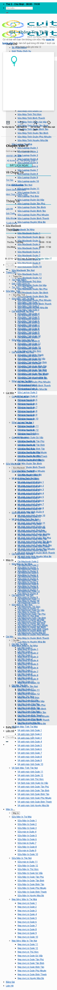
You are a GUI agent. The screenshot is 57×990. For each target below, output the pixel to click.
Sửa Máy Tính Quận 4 (28, 313)
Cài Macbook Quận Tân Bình (32, 617)
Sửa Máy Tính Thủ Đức (30, 114)
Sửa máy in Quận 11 (28, 861)
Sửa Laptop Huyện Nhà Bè (32, 222)
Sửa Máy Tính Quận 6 (28, 321)
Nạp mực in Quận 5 (27, 918)
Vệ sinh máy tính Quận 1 (30, 730)
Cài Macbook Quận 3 (28, 565)
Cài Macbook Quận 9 (28, 587)
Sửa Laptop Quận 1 (27, 385)
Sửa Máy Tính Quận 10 (29, 336)
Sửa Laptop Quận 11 (28, 188)
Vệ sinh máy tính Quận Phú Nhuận (34, 798)
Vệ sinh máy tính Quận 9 (30, 760)
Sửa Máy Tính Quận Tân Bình (33, 132)
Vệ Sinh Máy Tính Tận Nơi (25, 768)
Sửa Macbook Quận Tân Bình (33, 292)
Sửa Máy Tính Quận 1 (28, 302)
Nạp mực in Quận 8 (27, 929)
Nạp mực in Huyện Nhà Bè (31, 978)
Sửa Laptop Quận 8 (28, 173)
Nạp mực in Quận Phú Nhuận (32, 970)
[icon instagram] (48, 229)
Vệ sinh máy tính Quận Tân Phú (33, 786)
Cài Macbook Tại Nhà (22, 554)
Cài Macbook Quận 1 (28, 557)
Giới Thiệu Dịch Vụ (21, 51)
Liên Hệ (10, 731)
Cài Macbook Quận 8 (28, 584)
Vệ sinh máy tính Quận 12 (30, 775)
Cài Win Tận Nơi (19, 685)
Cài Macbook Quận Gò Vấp (31, 610)
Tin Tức (9, 180)
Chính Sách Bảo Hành (16, 189)
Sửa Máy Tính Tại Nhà (23, 298)
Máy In (9, 560)
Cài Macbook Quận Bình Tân (32, 621)
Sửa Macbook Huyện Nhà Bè (32, 550)
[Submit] (7, 12)
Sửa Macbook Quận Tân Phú (32, 531)
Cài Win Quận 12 (26, 692)
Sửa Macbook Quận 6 (29, 251)
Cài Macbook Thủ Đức (29, 606)
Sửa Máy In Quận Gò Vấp (30, 873)
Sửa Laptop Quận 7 (28, 170)
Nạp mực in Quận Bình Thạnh (32, 974)
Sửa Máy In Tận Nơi (22, 858)
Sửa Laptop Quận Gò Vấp (31, 199)
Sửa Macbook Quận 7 (29, 255)
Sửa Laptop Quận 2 (27, 388)
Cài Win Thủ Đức (26, 696)
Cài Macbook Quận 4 (28, 569)
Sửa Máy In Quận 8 (28, 593)
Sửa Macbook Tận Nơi (23, 270)
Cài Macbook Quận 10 (29, 591)
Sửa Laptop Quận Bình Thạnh (33, 218)
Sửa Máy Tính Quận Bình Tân (32, 366)
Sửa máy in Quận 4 (27, 831)
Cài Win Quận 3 (25, 655)
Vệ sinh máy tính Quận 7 (30, 753)
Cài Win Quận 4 (25, 659)
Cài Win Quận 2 (25, 651)
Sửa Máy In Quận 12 (28, 865)
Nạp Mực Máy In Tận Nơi (24, 940)
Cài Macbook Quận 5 (28, 572)
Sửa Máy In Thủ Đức (28, 869)
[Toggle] (17, 273)
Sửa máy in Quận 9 (27, 850)
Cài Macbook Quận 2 (28, 561)
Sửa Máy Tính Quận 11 (29, 343)
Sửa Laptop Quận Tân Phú (31, 203)
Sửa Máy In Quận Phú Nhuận (32, 888)
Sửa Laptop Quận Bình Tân (32, 210)
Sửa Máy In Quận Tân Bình (31, 880)
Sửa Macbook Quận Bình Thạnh (33, 546)
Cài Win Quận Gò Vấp (28, 700)
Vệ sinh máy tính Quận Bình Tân (33, 794)
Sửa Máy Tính (13, 291)
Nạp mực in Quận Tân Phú (31, 959)
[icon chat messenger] (50, 229)
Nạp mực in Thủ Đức (28, 952)
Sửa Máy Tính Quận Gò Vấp (31, 358)
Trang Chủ (11, 272)
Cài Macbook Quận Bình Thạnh (33, 629)
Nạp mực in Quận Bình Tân (31, 967)
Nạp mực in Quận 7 (27, 925)
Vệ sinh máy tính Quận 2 (30, 734)
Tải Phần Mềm (19, 279)
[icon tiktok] (49, 229)
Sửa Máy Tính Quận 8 (28, 328)
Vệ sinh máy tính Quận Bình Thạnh (36, 552)
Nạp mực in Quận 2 (27, 906)
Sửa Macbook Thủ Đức (29, 281)
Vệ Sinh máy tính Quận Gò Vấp (33, 783)
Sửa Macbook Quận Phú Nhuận (34, 300)
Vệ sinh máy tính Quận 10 (30, 764)
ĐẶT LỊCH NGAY (19, 165)
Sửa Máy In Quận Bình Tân (31, 884)
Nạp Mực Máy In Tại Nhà (24, 899)
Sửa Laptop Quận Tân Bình (32, 207)
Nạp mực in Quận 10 (28, 937)
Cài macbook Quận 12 (29, 602)
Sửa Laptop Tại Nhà (22, 381)
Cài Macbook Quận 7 (28, 580)
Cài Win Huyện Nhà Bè (29, 723)
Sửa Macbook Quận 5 (29, 248)
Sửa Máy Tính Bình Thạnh (31, 117)
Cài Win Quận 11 (26, 689)
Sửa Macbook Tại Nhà (23, 229)
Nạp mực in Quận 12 (28, 948)
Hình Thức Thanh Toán (17, 194)
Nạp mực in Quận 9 (27, 933)
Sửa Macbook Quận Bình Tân (33, 296)
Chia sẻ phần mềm (14, 185)
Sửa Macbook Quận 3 (29, 240)
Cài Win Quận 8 (25, 674)
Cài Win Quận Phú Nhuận (30, 719)
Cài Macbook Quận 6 (28, 576)
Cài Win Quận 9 (25, 677)
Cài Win (10, 393)
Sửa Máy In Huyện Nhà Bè (32, 641)
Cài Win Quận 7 (25, 670)
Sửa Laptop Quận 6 (27, 403)
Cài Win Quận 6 (25, 666)
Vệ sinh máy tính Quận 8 (30, 756)
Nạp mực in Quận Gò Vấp (30, 955)
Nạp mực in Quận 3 (27, 910)
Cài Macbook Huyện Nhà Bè (32, 632)
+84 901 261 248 (13, 156)
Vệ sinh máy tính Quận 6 (30, 749)
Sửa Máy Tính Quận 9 (28, 332)
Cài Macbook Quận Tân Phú (31, 614)
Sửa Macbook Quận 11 (30, 274)
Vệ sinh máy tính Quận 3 (30, 738)
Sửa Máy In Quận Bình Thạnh (33, 638)
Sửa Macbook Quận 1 (29, 233)
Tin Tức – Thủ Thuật (22, 287)
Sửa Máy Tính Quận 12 (30, 110)
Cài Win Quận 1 (25, 647)
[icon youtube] (46, 229)
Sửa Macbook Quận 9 (29, 262)
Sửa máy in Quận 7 (27, 843)
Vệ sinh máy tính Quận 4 (30, 741)
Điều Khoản (11, 218)
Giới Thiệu (10, 213)
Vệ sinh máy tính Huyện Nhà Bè (33, 805)
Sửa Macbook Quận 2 (29, 236)
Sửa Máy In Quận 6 (27, 839)
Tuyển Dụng (11, 223)
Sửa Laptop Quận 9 (28, 177)
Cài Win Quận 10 (26, 681)
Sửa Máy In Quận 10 (28, 854)
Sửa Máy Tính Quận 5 (28, 317)
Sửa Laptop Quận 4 (28, 158)
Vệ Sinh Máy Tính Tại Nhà (25, 726)
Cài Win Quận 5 (25, 663)
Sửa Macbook (13, 225)
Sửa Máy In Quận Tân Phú (31, 877)
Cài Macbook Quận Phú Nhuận (34, 381)
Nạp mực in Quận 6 (27, 922)
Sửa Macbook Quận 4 (29, 244)
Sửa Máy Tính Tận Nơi (23, 340)
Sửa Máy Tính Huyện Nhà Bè (33, 140)
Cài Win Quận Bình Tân (29, 708)
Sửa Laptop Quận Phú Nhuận (33, 214)
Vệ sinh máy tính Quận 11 (30, 771)
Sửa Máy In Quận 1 (27, 820)
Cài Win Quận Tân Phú (28, 704)
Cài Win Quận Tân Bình (30, 463)
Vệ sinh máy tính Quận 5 (30, 745)
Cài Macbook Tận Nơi (22, 595)
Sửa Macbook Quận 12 (30, 277)
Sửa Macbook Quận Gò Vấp (32, 285)
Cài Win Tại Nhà (19, 644)
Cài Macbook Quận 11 (29, 599)
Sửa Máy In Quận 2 (27, 824)
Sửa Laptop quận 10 (28, 181)
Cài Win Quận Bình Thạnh (31, 467)
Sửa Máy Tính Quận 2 (28, 306)
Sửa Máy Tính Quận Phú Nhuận (34, 136)
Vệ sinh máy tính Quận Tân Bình (33, 790)
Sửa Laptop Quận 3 (28, 155)
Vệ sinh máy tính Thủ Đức (31, 779)
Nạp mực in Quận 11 (28, 944)
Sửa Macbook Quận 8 (28, 501)
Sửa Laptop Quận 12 (28, 192)
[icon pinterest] (47, 229)
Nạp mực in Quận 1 (27, 903)
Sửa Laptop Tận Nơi (22, 422)
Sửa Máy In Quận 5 (27, 835)
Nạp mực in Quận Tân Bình (31, 963)
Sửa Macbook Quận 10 (30, 266)
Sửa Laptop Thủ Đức (28, 196)
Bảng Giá (11, 727)
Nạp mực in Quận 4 (27, 914)
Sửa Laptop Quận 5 (28, 162)
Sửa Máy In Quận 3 (27, 828)
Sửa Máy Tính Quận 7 (28, 324)
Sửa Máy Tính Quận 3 (28, 310)
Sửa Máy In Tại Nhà (21, 816)
